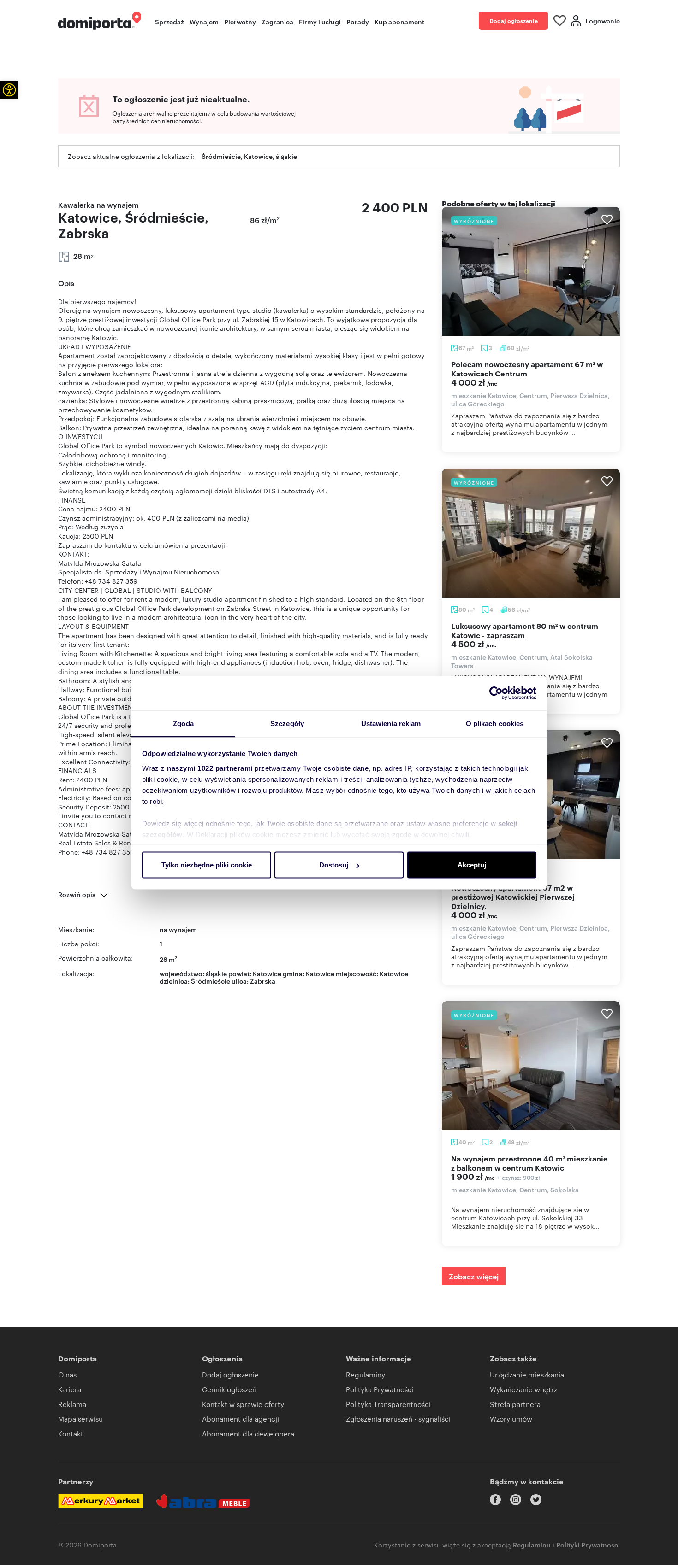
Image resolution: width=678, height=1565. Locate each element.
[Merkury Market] (100, 1501)
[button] (9, 90)
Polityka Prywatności (380, 1389)
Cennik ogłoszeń (229, 1389)
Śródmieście (210, 980)
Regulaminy (365, 1374)
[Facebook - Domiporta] (495, 1499)
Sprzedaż (169, 21)
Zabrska (262, 980)
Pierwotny (240, 21)
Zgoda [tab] (183, 723)
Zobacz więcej (474, 1276)
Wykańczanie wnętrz (523, 1389)
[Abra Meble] (203, 1501)
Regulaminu (532, 1544)
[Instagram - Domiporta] (515, 1499)
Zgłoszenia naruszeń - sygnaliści (398, 1419)
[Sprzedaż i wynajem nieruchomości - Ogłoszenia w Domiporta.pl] (99, 21)
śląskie (216, 973)
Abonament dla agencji (240, 1419)
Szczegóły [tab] (287, 723)
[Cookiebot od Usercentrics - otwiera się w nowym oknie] (496, 693)
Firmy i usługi (320, 21)
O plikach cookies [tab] (495, 723)
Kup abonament (399, 21)
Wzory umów (511, 1419)
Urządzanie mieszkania (527, 1374)
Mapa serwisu (80, 1419)
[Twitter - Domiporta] (535, 1499)
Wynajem (204, 21)
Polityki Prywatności (588, 1544)
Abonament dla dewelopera (248, 1433)
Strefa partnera (515, 1404)
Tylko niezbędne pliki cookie (206, 865)
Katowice (394, 973)
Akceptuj (472, 865)
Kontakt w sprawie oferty (243, 1404)
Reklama (72, 1404)
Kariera (69, 1389)
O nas (67, 1374)
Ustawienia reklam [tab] (391, 723)
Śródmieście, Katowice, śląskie (249, 156)
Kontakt (70, 1433)
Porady (357, 21)
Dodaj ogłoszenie (513, 20)
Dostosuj (333, 865)
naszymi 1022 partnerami (210, 768)
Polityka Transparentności (388, 1404)
